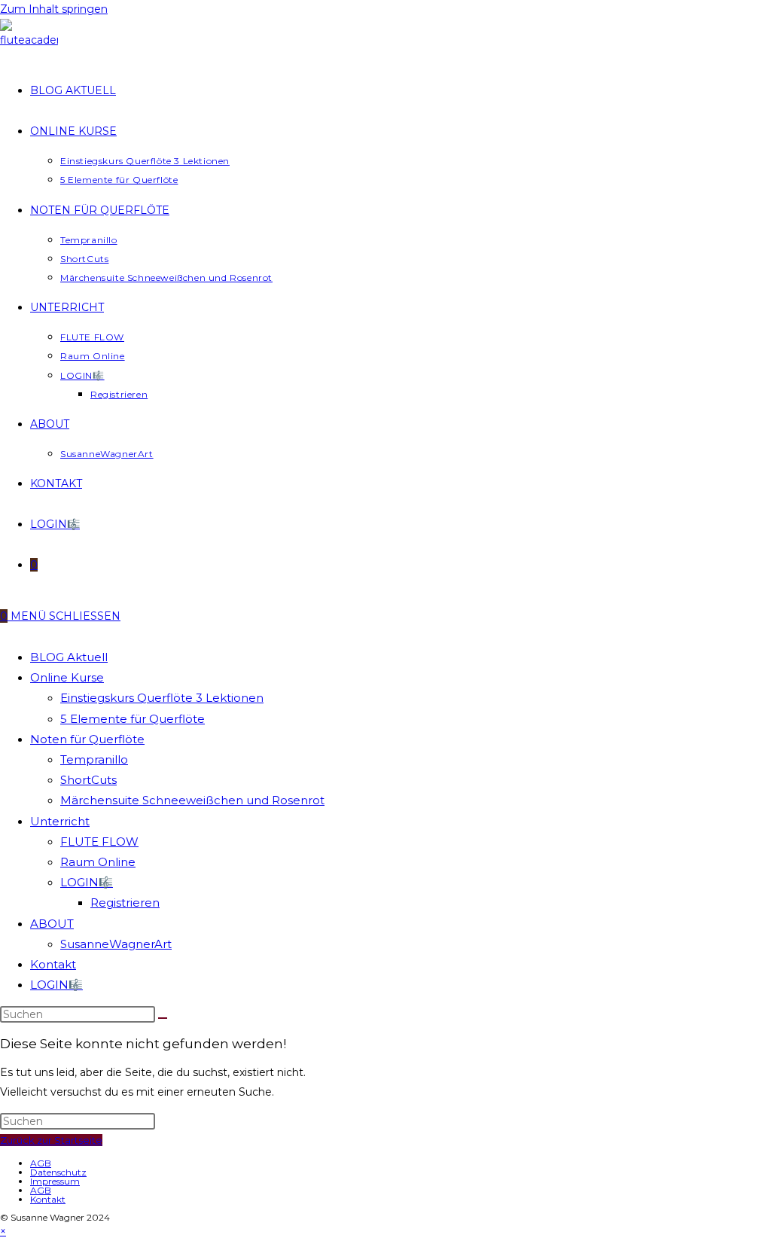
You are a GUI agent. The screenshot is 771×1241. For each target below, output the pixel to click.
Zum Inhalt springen (54, 9)
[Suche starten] (162, 1018)
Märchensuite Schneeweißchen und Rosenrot (192, 800)
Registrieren (125, 902)
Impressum (55, 1181)
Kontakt (53, 964)
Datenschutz (58, 1172)
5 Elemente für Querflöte (132, 719)
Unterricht (60, 821)
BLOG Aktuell (69, 657)
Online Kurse (67, 677)
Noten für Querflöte (87, 739)
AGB (40, 1163)
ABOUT (52, 923)
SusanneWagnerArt (116, 944)
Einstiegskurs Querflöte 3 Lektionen (162, 698)
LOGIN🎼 (86, 882)
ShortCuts (88, 780)
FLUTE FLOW (99, 841)
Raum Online (98, 862)
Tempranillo (94, 759)
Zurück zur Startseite (51, 1140)
